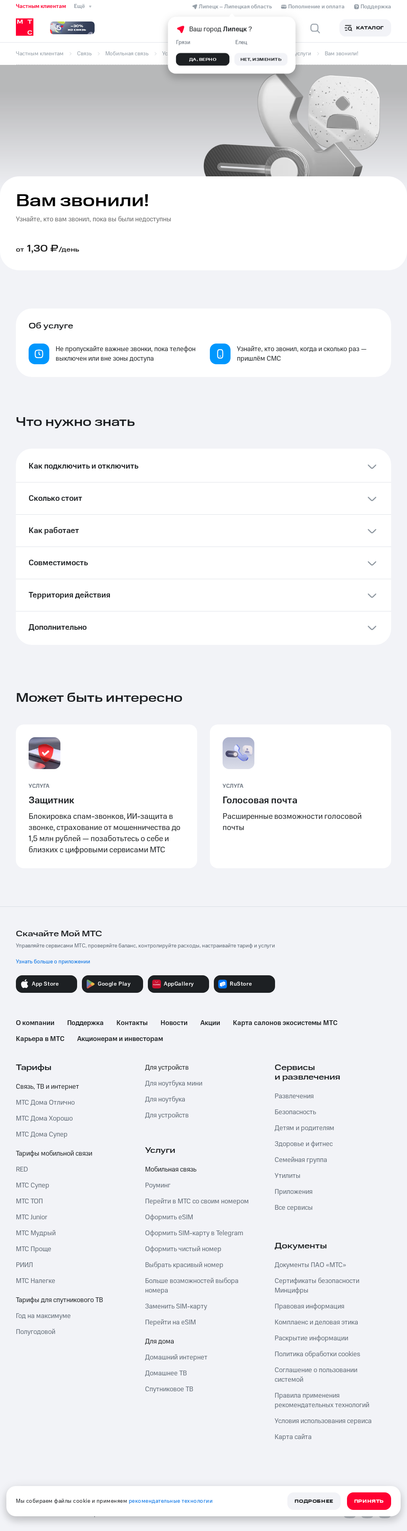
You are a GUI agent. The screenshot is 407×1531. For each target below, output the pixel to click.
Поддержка (85, 1023)
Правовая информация (309, 1306)
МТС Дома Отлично (45, 1102)
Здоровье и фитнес (304, 1144)
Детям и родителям (304, 1128)
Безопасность (295, 1112)
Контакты (132, 1023)
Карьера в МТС (40, 1039)
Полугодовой (35, 1332)
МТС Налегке (35, 1281)
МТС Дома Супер (42, 1134)
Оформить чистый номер (183, 1249)
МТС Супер (32, 1185)
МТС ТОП (29, 1201)
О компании (35, 1023)
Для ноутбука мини (173, 1083)
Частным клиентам (41, 6)
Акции (210, 1023)
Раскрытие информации (311, 1338)
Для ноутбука (165, 1099)
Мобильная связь (170, 1169)
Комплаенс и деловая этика (316, 1322)
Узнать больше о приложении (53, 962)
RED (22, 1169)
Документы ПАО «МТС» (310, 1265)
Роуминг (158, 1185)
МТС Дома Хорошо (44, 1118)
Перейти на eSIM (170, 1322)
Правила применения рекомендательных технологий (322, 1400)
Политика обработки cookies (317, 1354)
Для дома (159, 1341)
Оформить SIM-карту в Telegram (194, 1233)
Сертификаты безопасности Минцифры (317, 1285)
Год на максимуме (43, 1316)
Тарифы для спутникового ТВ (59, 1300)
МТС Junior (31, 1217)
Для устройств (167, 1067)
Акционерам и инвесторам (120, 1039)
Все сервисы (294, 1208)
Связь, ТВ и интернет (47, 1087)
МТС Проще (33, 1249)
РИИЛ (24, 1265)
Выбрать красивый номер (184, 1265)
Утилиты (287, 1176)
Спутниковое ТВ (169, 1389)
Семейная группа (301, 1160)
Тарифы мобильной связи (54, 1153)
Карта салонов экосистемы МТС (285, 1023)
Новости (174, 1023)
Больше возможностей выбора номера (191, 1285)
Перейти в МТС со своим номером (197, 1201)
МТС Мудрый (36, 1233)
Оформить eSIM (169, 1217)
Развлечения (294, 1096)
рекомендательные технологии (171, 1501)
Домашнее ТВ (166, 1373)
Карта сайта (293, 1437)
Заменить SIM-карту (176, 1306)
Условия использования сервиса (323, 1421)
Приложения (293, 1192)
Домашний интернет (176, 1357)
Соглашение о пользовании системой (316, 1375)
